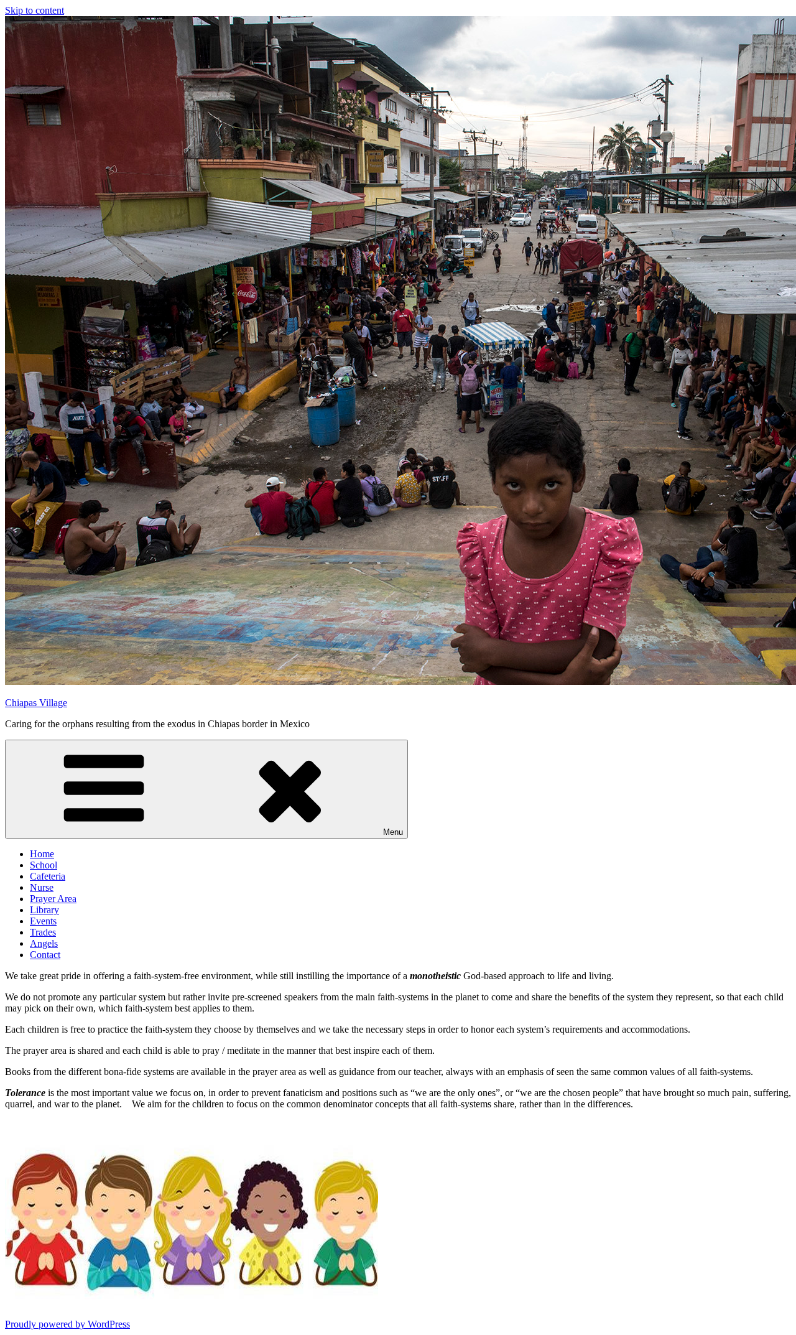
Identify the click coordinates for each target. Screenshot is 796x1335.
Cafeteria (47, 876)
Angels (44, 943)
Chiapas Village (36, 702)
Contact (45, 954)
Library (44, 910)
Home (42, 854)
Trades (43, 932)
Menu (393, 832)
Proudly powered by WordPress (67, 1324)
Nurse (41, 887)
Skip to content (34, 10)
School (43, 865)
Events (43, 921)
